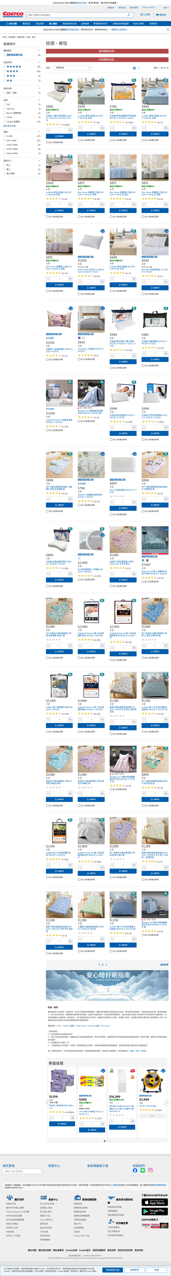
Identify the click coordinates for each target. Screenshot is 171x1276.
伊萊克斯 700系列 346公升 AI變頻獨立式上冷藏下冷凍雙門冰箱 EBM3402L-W (121, 1108)
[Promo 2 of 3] (107, 1141)
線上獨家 (53, 23)
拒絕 (156, 1270)
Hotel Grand (81, 1026)
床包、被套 (129, 1051)
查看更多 (134, 1270)
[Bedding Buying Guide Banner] (107, 985)
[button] (130, 14)
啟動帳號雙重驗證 (158, 1185)
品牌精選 (85, 23)
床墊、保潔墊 (140, 1051)
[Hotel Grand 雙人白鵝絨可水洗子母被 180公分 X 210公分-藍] (143, 560)
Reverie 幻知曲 (93, 1026)
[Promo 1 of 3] (104, 1141)
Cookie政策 (71, 1250)
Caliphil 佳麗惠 (68, 1026)
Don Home (105, 1026)
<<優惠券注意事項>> (118, 29)
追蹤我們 (139, 1166)
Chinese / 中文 (148, 7)
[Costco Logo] (13, 14)
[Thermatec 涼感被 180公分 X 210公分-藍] (79, 338)
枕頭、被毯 (31, 37)
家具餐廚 (11, 37)
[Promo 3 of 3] (110, 1141)
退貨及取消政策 (125, 1250)
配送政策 (139, 1250)
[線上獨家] (57, 23)
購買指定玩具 (80, 3)
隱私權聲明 (58, 1250)
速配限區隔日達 (70, 23)
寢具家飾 (21, 37)
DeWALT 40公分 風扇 (147, 1106)
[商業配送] (157, 23)
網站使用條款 (44, 1250)
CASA (59, 1026)
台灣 (165, 7)
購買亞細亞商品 (72, 29)
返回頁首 (164, 964)
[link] (59, 103)
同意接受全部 (112, 1270)
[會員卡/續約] (144, 23)
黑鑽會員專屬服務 (121, 23)
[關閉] (168, 29)
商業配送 (153, 23)
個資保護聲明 (99, 1250)
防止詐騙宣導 (114, 1185)
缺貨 (152, 1116)
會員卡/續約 (138, 23)
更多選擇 (50, 338)
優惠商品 (26, 23)
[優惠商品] (30, 23)
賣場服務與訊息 (100, 23)
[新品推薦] (44, 23)
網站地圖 (32, 1250)
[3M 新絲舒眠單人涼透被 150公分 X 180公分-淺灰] (79, 558)
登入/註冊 (145, 14)
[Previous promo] (47, 1102)
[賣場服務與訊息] (107, 23)
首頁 (4, 37)
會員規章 (111, 1250)
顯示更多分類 (10, 126)
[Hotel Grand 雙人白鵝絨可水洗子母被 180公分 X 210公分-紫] (147, 560)
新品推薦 (40, 23)
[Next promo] (166, 1102)
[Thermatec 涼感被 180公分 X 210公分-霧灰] (83, 338)
